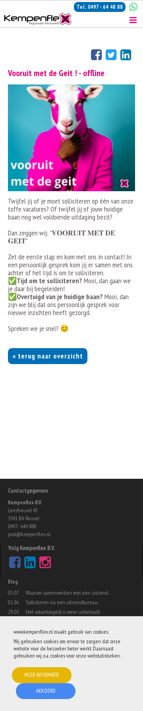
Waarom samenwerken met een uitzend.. (68, 592)
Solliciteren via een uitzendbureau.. (62, 602)
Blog (13, 581)
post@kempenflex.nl (29, 534)
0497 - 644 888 (22, 526)
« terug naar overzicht (48, 355)
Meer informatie (41, 675)
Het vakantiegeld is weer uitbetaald (63, 611)
